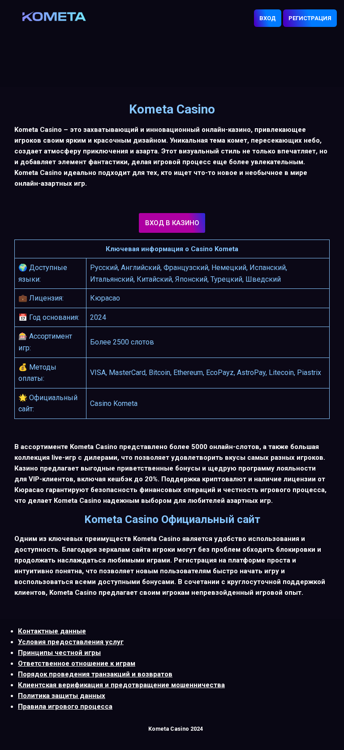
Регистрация (309, 18)
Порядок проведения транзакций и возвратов (95, 674)
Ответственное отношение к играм (76, 663)
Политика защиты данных (61, 696)
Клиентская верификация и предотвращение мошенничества (121, 685)
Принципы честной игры (59, 653)
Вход (267, 18)
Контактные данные (52, 631)
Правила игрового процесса (65, 706)
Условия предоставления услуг (71, 642)
